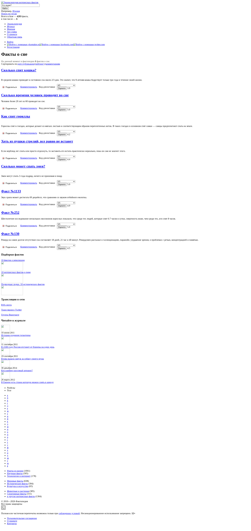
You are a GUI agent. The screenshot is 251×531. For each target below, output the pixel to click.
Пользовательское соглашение (22, 518)
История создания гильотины (16, 335)
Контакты (12, 523)
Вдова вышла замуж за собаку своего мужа (22, 359)
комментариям (53, 64)
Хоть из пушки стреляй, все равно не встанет (37, 141)
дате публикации (26, 64)
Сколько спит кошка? (18, 70)
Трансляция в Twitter (11, 310)
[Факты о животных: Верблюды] (2, 146)
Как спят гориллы (15, 116)
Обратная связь (14, 37)
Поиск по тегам (9, 13)
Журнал (11, 26)
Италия (16, 11)
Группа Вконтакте (10, 315)
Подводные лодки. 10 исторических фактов (23, 284)
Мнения (11, 29)
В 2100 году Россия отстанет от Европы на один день (27, 347)
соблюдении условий (69, 513)
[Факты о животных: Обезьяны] (2, 121)
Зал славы (12, 31)
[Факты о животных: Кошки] (2, 75)
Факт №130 (10, 234)
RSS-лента (6, 305)
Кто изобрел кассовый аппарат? (17, 370)
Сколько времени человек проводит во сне (35, 95)
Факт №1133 (11, 191)
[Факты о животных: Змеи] (2, 171)
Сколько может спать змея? (23, 166)
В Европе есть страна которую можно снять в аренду (27, 382)
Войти (10, 42)
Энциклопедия (14, 24)
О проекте (12, 34)
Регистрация (13, 47)
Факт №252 (10, 212)
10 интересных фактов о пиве (16, 272)
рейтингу (40, 64)
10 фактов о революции (13, 260)
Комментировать (28, 87)
